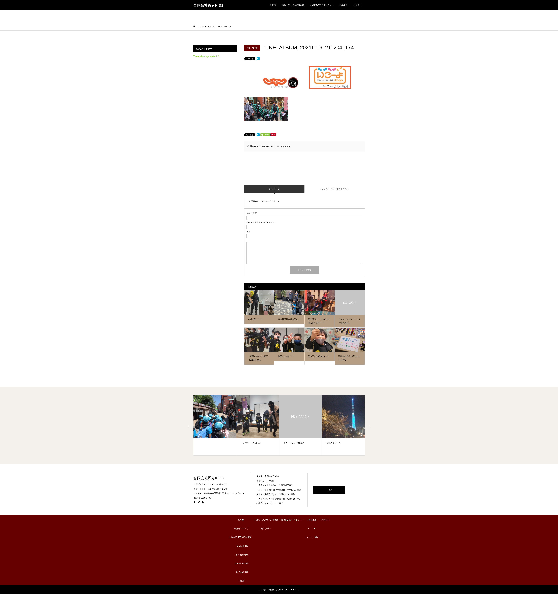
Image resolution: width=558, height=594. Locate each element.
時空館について (241, 528)
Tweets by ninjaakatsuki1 (206, 56)
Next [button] (369, 426)
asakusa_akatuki (265, 146)
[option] (214, 425)
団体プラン (266, 528)
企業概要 (343, 5)
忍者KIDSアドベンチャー (321, 5)
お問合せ (358, 5)
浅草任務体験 (242, 555)
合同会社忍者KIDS (208, 5)
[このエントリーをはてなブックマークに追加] (258, 59)
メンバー (311, 528)
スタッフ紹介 (313, 537)
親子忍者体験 (242, 572)
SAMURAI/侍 (242, 563)
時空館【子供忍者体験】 (242, 537)
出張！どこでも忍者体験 (293, 5)
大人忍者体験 (242, 546)
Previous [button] (188, 426)
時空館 (273, 5)
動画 (242, 581)
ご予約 (329, 490)
